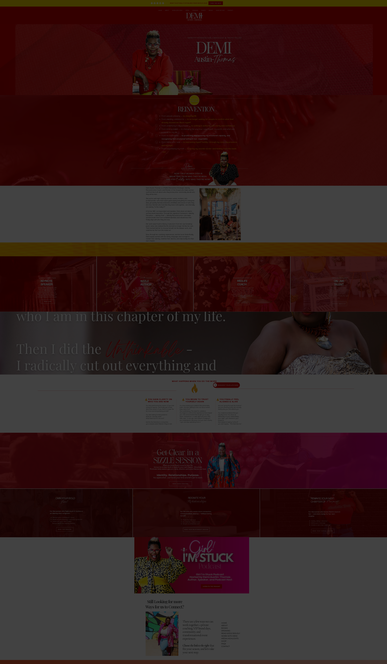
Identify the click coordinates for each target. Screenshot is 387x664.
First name (344, 624)
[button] (376, 598)
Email (342, 631)
